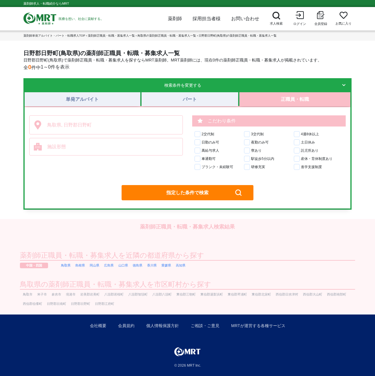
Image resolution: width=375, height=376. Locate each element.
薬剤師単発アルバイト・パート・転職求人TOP (54, 35)
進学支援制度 (311, 167)
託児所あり (309, 150)
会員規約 (126, 325)
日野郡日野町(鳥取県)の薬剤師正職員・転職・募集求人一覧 (238, 35)
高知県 (180, 265)
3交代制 (257, 134)
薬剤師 (175, 18)
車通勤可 (209, 159)
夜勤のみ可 (260, 142)
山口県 (123, 265)
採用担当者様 (206, 18)
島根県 (80, 265)
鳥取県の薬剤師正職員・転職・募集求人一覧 (166, 35)
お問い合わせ (245, 18)
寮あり (256, 150)
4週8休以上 (310, 134)
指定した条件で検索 (187, 192)
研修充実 (258, 167)
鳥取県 (66, 265)
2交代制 (208, 134)
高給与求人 (210, 150)
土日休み (308, 142)
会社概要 (98, 325)
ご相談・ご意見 (205, 325)
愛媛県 (166, 265)
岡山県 (94, 265)
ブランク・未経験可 (217, 167)
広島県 (109, 265)
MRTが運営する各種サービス (258, 325)
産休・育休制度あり (317, 159)
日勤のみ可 (210, 142)
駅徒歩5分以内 (262, 159)
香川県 (152, 265)
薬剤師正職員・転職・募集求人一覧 (111, 35)
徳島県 (137, 265)
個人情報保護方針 (162, 325)
